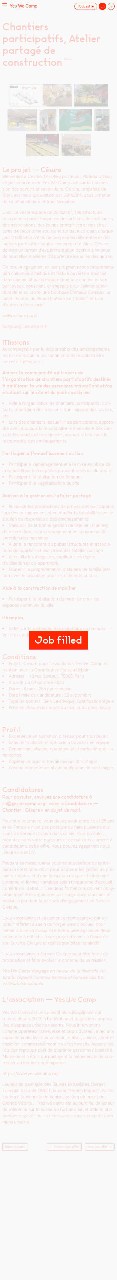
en (102, 6)
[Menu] (4, 5)
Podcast (84, 6)
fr (111, 6)
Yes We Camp (24, 6)
